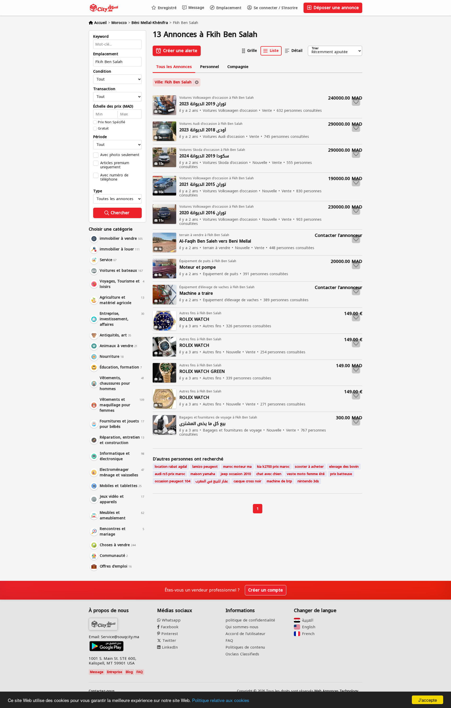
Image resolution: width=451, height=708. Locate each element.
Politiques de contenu (245, 647)
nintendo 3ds (308, 481)
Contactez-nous (102, 691)
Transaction (104, 89)
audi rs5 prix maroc (170, 474)
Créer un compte (265, 590)
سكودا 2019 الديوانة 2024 (204, 156)
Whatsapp (171, 620)
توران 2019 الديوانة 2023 (202, 104)
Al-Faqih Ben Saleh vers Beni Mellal (215, 241)
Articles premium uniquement (114, 165)
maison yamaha (203, 474)
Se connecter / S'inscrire (275, 7)
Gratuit (103, 128)
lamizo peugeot (205, 467)
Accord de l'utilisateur (245, 633)
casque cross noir (247, 481)
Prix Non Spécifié (111, 122)
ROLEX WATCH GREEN (202, 371)
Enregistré (166, 7)
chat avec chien (268, 474)
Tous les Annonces (174, 66)
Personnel (209, 66)
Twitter (168, 640)
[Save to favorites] (356, 101)
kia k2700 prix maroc (273, 467)
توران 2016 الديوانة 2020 (202, 213)
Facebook (169, 627)
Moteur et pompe (197, 267)
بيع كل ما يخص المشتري (202, 423)
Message (195, 7)
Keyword (101, 37)
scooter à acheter (309, 467)
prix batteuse (341, 474)
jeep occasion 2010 (236, 474)
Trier (315, 48)
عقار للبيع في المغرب (211, 481)
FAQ (140, 672)
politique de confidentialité (250, 620)
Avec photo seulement (119, 154)
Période (100, 137)
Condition (102, 72)
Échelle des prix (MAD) (113, 106)
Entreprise (114, 672)
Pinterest (169, 633)
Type (97, 191)
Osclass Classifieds (242, 654)
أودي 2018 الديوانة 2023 (202, 130)
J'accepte (427, 700)
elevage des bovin (344, 467)
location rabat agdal (171, 467)
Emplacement (228, 7)
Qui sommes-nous (241, 627)
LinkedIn (169, 647)
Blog (129, 672)
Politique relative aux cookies (220, 700)
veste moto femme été (306, 474)
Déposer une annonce (335, 8)
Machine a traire (196, 293)
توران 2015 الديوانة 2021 (202, 184)
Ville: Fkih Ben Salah (173, 82)
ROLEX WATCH (194, 319)
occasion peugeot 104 (172, 481)
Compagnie (237, 66)
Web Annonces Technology (336, 691)
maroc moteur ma (237, 467)
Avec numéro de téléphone (114, 177)
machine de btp (279, 481)
